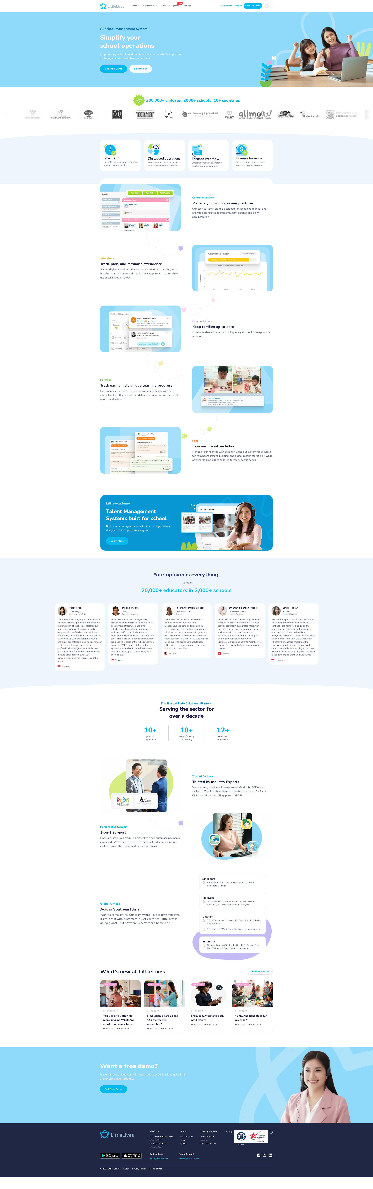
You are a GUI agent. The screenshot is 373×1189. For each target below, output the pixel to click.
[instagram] (264, 1156)
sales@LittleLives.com (159, 1159)
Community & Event (208, 1143)
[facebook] (258, 1156)
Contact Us (226, 5)
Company (184, 1140)
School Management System (161, 1136)
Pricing (228, 1131)
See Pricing (140, 68)
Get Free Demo (253, 5)
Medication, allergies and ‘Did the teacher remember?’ (162, 1020)
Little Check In (155, 1140)
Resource (203, 1140)
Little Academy (156, 1147)
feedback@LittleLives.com (189, 1159)
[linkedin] (270, 1156)
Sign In (238, 5)
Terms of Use (155, 1168)
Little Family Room (158, 1143)
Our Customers (186, 1136)
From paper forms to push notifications (207, 1018)
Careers (183, 1143)
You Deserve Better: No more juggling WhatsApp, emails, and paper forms (119, 1020)
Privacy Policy (139, 1168)
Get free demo (113, 1089)
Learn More (117, 541)
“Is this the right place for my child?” (251, 1018)
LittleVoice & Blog (207, 1136)
